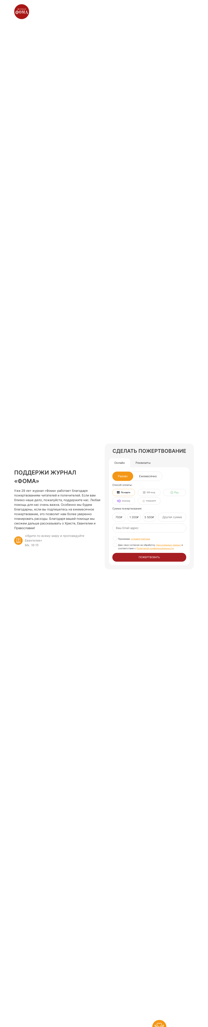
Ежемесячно (148, 476)
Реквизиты (143, 463)
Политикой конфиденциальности (155, 548)
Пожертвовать (149, 557)
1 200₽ (134, 517)
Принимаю (134, 538)
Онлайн (119, 463)
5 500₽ (149, 517)
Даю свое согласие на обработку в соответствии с (150, 547)
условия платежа (140, 538)
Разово (123, 476)
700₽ (118, 517)
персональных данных (168, 545)
